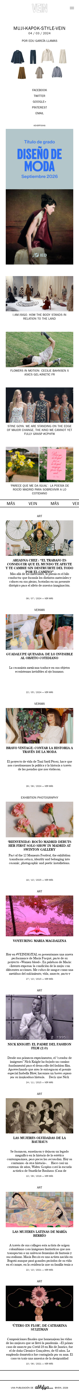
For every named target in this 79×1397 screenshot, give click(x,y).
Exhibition (28, 798)
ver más (49, 599)
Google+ (7, 1394)
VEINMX (39, 610)
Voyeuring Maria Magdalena (39, 941)
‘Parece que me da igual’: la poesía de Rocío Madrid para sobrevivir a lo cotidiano (39, 490)
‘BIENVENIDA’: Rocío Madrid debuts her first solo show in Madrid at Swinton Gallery (39, 846)
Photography (47, 798)
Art (39, 516)
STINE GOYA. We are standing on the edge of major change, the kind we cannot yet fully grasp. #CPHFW (39, 430)
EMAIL (39, 113)
